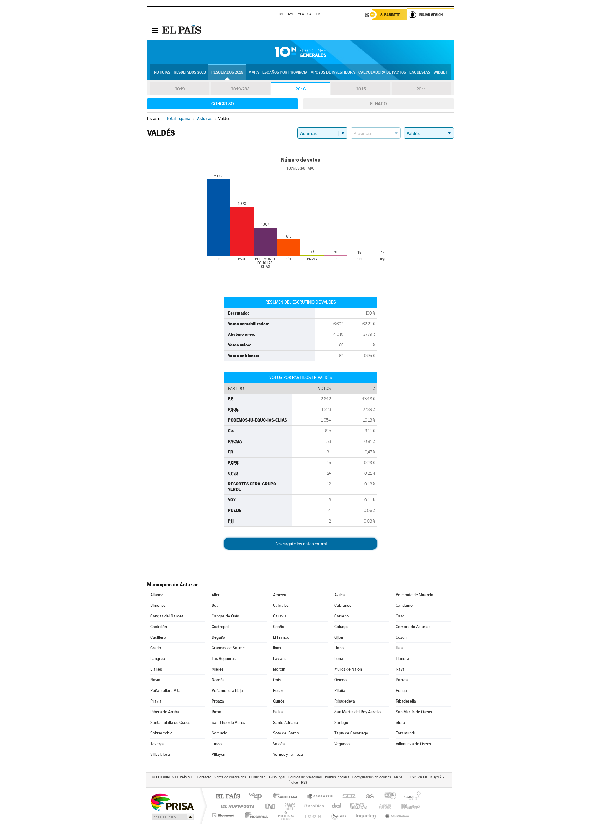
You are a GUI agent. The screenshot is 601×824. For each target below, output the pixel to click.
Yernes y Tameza (288, 754)
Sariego (341, 722)
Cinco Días (313, 806)
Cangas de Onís (225, 616)
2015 (361, 88)
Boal (215, 605)
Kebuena (405, 806)
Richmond (223, 815)
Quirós (279, 701)
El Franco (281, 637)
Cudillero (158, 637)
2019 (180, 88)
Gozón (401, 637)
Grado (155, 648)
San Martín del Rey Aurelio (357, 711)
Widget (440, 72)
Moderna (254, 815)
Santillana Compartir (320, 797)
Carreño (341, 616)
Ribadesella (406, 701)
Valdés (279, 743)
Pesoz (278, 690)
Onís (277, 680)
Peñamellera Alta (165, 690)
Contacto (204, 777)
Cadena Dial (336, 806)
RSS (304, 782)
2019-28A (240, 88)
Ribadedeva (344, 701)
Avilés (339, 594)
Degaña (218, 637)
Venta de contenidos (230, 777)
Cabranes (342, 605)
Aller (216, 594)
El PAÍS (227, 797)
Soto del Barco (286, 733)
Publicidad (257, 777)
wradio (289, 806)
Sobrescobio (161, 733)
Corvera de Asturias (413, 626)
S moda (338, 815)
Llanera (402, 658)
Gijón (338, 637)
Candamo (404, 605)
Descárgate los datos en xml (301, 543)
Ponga (401, 690)
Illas (399, 648)
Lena (338, 658)
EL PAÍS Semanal (359, 806)
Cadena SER (347, 797)
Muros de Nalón (348, 669)
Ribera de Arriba (164, 711)
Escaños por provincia (284, 72)
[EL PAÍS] (182, 30)
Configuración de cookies (371, 777)
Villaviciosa (160, 754)
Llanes (156, 669)
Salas (278, 711)
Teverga (157, 743)
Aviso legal (277, 777)
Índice (293, 782)
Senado (378, 103)
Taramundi (405, 733)
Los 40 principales (258, 797)
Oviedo (340, 680)
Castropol (220, 626)
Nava (400, 669)
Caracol (411, 797)
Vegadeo (342, 743)
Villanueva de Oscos (413, 743)
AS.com (367, 797)
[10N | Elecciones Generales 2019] (300, 52)
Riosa (216, 711)
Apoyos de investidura (333, 72)
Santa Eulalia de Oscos (170, 722)
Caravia (279, 616)
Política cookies (337, 777)
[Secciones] (154, 30)
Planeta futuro (382, 806)
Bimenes (158, 605)
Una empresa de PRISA (172, 802)
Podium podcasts (285, 815)
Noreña (218, 680)
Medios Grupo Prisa (172, 817)
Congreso (222, 103)
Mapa (254, 72)
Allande (156, 594)
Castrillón (158, 626)
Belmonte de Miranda (414, 594)
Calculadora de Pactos (382, 72)
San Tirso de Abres (228, 722)
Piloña (339, 690)
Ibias (277, 648)
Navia (155, 680)
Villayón (218, 754)
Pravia (156, 701)
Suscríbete (390, 15)
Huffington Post (236, 806)
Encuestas (419, 72)
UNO (271, 806)
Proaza (218, 701)
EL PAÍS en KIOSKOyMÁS (425, 777)
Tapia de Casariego (351, 733)
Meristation (396, 815)
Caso (400, 616)
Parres (402, 680)
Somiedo (219, 733)
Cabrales (281, 605)
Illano (339, 648)
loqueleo (366, 815)
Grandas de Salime (228, 648)
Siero (400, 722)
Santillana (287, 797)
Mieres (217, 669)
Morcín (279, 669)
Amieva (279, 594)
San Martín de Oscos (414, 711)
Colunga (341, 626)
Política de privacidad (305, 777)
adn (388, 797)
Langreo (157, 658)
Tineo (217, 743)
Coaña (278, 626)
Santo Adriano (285, 722)
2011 (421, 88)
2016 (300, 88)
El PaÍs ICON (312, 815)
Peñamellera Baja (227, 690)
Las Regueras (224, 658)
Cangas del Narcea (167, 616)
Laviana (280, 658)
